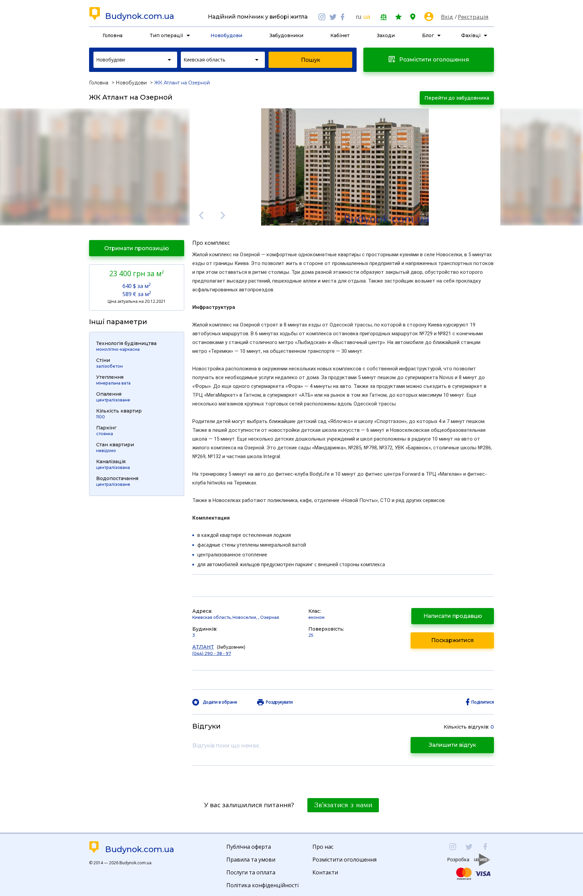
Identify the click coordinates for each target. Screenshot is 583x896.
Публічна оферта (248, 846)
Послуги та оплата (250, 872)
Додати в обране (220, 702)
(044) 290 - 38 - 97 (211, 653)
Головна (112, 35)
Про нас (322, 846)
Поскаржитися (452, 640)
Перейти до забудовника (456, 98)
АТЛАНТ (203, 647)
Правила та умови (250, 859)
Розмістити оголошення (344, 859)
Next (223, 215)
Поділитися (482, 702)
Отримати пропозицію (136, 248)
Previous (201, 215)
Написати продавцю (452, 616)
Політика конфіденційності (262, 885)
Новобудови (226, 35)
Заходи (386, 35)
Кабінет (340, 35)
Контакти (325, 872)
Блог (428, 35)
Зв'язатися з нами (343, 805)
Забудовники (286, 35)
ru (358, 17)
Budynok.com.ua (139, 16)
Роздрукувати (279, 702)
